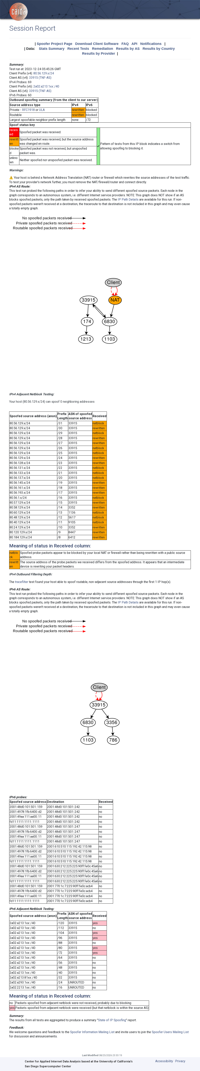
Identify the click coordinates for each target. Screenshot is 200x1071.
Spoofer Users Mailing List (170, 1032)
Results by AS (128, 49)
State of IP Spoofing (112, 1020)
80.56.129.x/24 (43, 73)
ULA (42, 110)
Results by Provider (98, 53)
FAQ (125, 44)
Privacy (180, 1061)
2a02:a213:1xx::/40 (46, 86)
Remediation (102, 49)
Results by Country (159, 49)
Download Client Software (97, 44)
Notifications (151, 44)
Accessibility (164, 1061)
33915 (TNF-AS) (40, 77)
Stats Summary (51, 49)
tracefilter (21, 582)
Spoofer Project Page (54, 44)
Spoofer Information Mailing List (92, 1032)
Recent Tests (78, 49)
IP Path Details (128, 199)
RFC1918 (28, 110)
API (134, 44)
